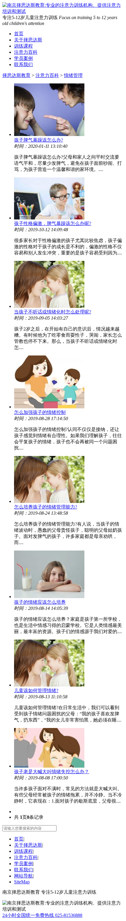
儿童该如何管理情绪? (36, 690)
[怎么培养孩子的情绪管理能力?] (69, 480)
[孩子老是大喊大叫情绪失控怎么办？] (69, 748)
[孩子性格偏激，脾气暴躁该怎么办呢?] (69, 199)
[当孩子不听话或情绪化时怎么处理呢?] (69, 285)
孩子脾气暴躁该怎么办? (38, 139)
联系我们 (23, 64)
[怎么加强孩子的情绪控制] (69, 382)
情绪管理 (73, 75)
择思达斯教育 (16, 75)
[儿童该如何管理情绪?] (69, 664)
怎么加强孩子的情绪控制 (40, 412)
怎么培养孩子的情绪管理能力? (45, 506)
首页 (18, 33)
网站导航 (23, 875)
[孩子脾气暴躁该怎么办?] (69, 110)
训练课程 (23, 45)
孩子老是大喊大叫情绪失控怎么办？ (51, 771)
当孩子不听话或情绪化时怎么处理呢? (52, 311)
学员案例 (23, 58)
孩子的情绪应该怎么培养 (40, 602)
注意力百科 (26, 52)
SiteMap (22, 881)
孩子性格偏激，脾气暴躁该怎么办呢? (52, 223)
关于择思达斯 (28, 39)
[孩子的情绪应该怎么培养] (69, 575)
